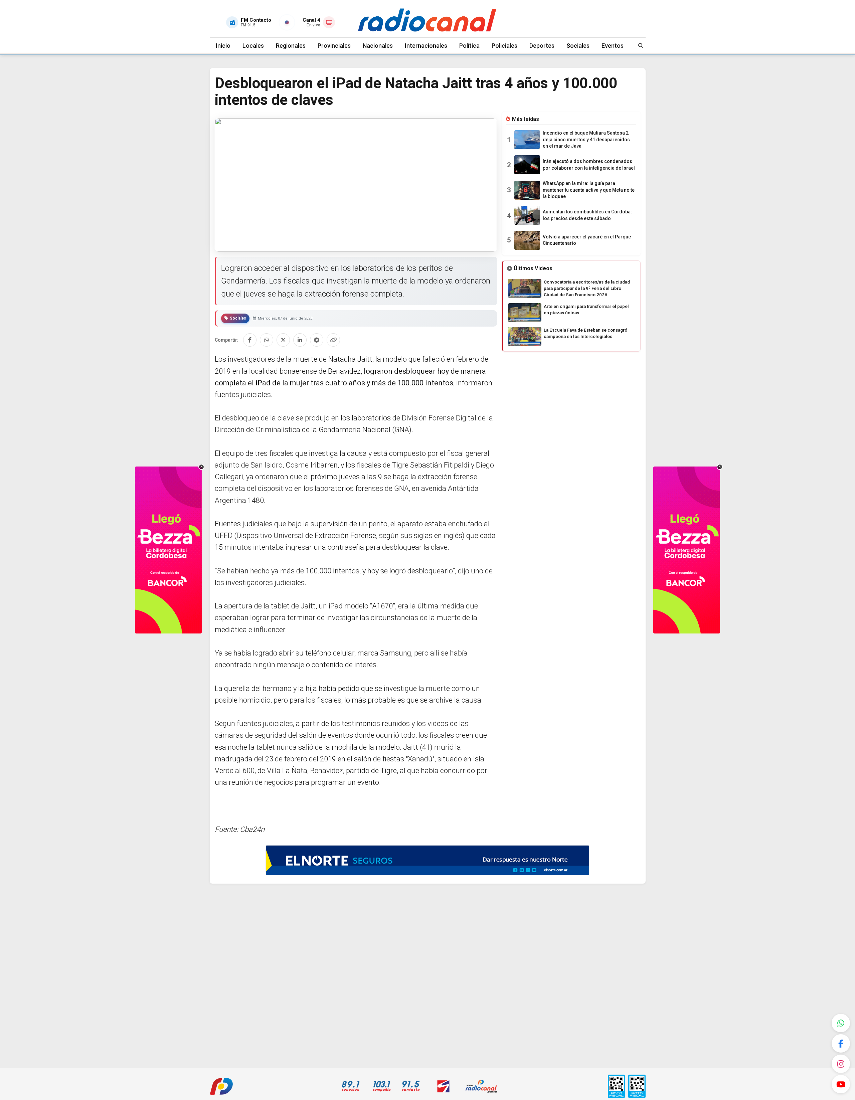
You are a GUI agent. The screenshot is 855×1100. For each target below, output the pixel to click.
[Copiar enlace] (333, 340)
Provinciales (334, 45)
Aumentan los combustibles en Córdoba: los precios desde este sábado (587, 215)
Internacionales (426, 45)
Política (469, 45)
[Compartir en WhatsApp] (266, 340)
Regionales (291, 45)
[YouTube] (841, 1084)
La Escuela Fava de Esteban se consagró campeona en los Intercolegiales (585, 333)
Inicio (223, 45)
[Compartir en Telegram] (316, 340)
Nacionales (378, 45)
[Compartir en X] (283, 340)
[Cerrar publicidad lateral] (201, 467)
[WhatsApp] (841, 1023)
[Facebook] (841, 1043)
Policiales (504, 45)
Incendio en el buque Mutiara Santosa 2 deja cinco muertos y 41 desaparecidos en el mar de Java (586, 139)
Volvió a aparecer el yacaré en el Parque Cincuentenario (587, 240)
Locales (253, 45)
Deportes (541, 45)
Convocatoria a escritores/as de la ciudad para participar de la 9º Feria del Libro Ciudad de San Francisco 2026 (587, 288)
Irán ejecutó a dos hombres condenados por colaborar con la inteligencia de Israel (589, 165)
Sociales (577, 45)
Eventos (613, 45)
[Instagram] (841, 1064)
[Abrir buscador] (641, 45)
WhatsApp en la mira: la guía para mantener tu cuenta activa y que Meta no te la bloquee (589, 190)
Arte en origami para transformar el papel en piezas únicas (586, 309)
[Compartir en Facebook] (249, 340)
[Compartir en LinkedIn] (300, 340)
